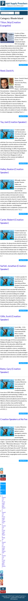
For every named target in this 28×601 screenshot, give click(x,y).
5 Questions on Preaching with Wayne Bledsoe (4, 532)
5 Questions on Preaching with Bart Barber (4, 561)
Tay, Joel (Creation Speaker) (13, 122)
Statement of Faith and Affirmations (17, 598)
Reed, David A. (7, 70)
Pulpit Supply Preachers (18, 596)
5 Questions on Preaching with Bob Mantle (4, 502)
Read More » (23, 65)
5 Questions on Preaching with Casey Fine (4, 517)
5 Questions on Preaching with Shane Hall (4, 547)
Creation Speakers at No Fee (13, 419)
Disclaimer (7, 597)
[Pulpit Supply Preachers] (14, 6)
